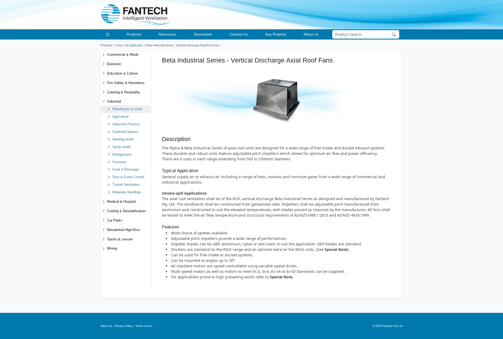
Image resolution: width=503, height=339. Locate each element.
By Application (134, 45)
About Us (106, 325)
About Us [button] (311, 34)
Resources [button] (167, 34)
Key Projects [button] (275, 34)
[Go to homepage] (108, 34)
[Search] (394, 34)
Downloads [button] (203, 34)
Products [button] (134, 34)
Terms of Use (143, 325)
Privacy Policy (124, 325)
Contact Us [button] (238, 34)
